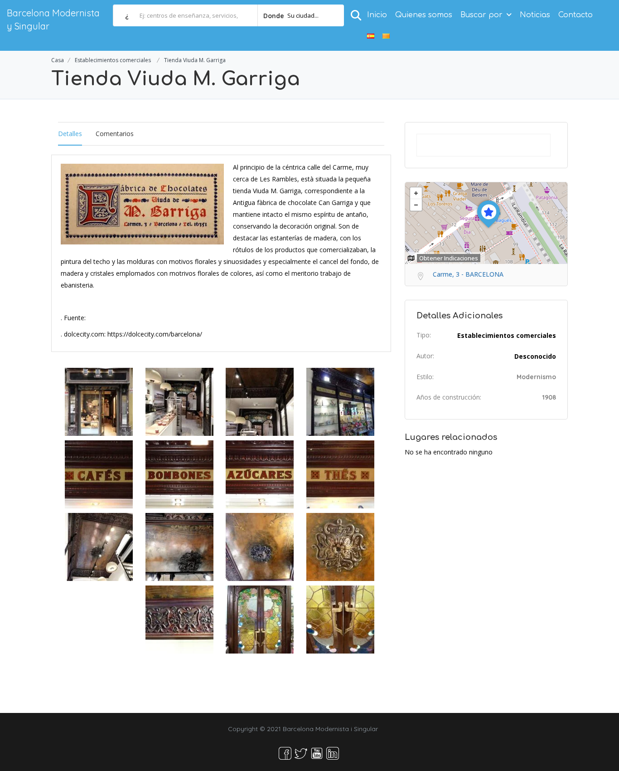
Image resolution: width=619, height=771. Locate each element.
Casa (57, 60)
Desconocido (535, 356)
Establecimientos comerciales (113, 60)
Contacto (575, 15)
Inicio (377, 15)
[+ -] (486, 223)
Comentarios (115, 133)
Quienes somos (423, 15)
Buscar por (481, 15)
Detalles (70, 133)
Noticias (535, 15)
